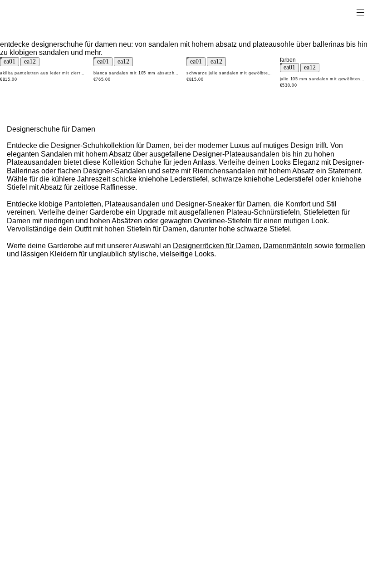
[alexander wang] (45, 12)
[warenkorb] (347, 12)
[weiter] (29, 61)
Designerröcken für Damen (216, 246)
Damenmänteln (288, 246)
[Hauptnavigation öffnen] (360, 12)
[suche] (331, 12)
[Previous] (9, 61)
